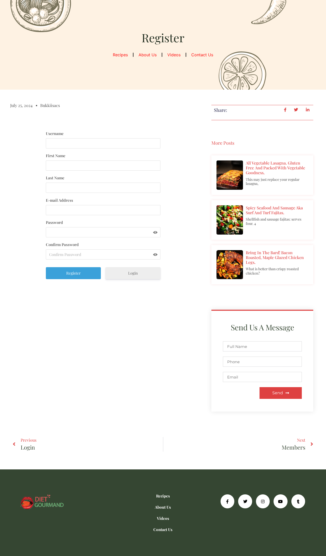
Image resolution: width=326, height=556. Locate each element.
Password (54, 222)
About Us (148, 54)
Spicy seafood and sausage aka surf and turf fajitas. (274, 210)
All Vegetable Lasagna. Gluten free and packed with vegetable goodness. (275, 167)
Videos (174, 54)
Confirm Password (62, 244)
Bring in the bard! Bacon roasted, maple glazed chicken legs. (275, 257)
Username (55, 133)
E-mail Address (59, 200)
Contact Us (202, 54)
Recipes (120, 54)
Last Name (55, 177)
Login (133, 273)
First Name (55, 155)
